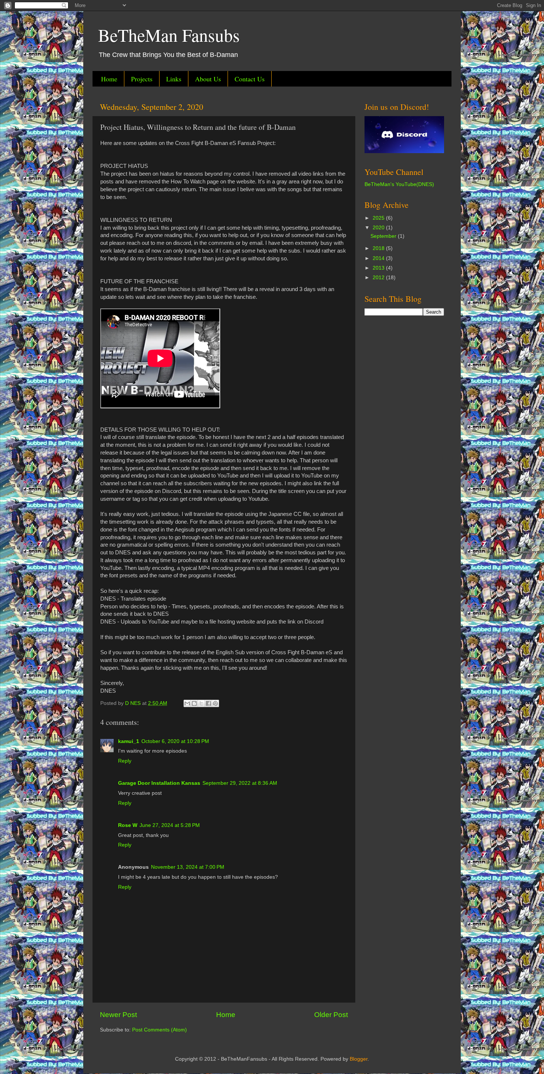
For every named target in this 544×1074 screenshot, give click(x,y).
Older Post (331, 1015)
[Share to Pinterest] (215, 703)
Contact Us (250, 78)
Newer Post (118, 1015)
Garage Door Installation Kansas (159, 783)
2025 (379, 218)
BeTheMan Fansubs (169, 35)
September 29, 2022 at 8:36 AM (239, 783)
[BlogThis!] (194, 703)
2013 (379, 268)
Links (173, 78)
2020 (379, 227)
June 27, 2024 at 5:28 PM (170, 825)
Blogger (358, 1059)
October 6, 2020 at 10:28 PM (175, 741)
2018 (379, 248)
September (384, 236)
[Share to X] (201, 703)
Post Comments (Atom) (159, 1030)
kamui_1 (128, 741)
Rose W (127, 825)
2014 (379, 258)
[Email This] (187, 703)
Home (109, 78)
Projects (141, 78)
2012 (379, 277)
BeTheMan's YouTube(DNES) (399, 184)
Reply (124, 761)
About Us (208, 78)
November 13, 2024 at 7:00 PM (187, 867)
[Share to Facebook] (208, 703)
